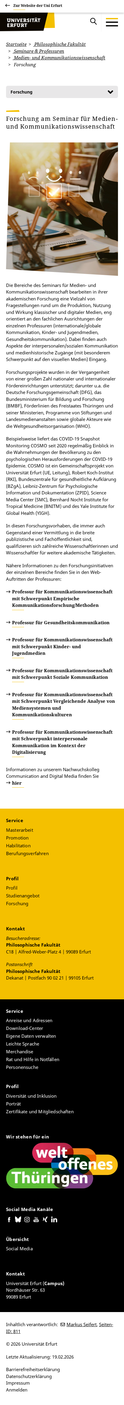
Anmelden (16, 1390)
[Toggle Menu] (112, 22)
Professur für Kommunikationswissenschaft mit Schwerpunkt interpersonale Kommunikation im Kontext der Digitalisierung (62, 742)
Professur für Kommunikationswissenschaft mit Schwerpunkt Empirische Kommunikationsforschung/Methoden (62, 598)
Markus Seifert (82, 1324)
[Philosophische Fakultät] (27, 22)
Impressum (18, 1383)
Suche (93, 22)
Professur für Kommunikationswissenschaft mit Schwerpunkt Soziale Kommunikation (62, 673)
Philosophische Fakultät (59, 44)
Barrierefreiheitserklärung (33, 1369)
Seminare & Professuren (38, 51)
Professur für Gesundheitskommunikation (61, 622)
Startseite (16, 44)
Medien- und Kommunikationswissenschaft (59, 58)
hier (17, 783)
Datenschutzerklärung (29, 1376)
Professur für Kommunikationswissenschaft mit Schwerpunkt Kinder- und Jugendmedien (62, 646)
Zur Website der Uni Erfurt (37, 5)
